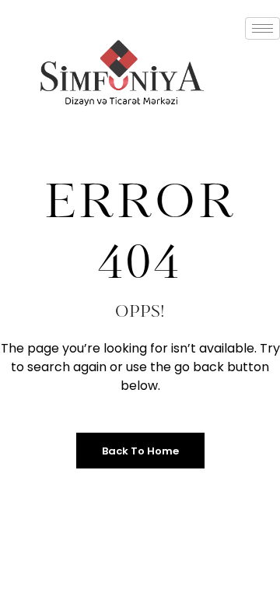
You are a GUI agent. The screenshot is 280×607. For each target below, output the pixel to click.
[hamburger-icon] (262, 28)
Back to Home (140, 451)
